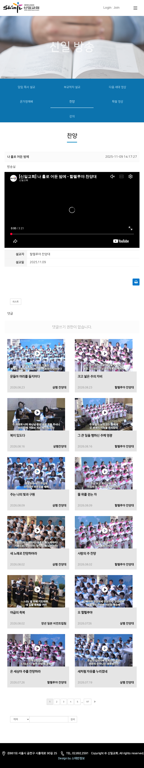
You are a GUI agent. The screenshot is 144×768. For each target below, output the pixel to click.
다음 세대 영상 (117, 87)
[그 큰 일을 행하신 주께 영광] (104, 414)
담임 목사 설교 (26, 87)
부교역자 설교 (72, 87)
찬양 (72, 101)
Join (117, 7)
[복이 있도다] (36, 414)
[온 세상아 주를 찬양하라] (36, 650)
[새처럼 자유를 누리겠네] (104, 650)
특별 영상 (117, 101)
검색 (72, 719)
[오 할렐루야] (104, 591)
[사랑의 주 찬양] (104, 532)
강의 (72, 116)
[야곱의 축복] (36, 591)
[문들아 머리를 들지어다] (36, 355)
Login (108, 7)
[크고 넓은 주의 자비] (104, 355)
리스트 (16, 301)
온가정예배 (26, 101)
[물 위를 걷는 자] (104, 473)
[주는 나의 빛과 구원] (36, 473)
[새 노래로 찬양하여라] (36, 532)
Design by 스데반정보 (71, 758)
